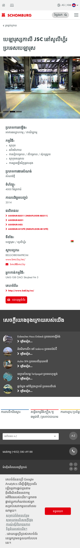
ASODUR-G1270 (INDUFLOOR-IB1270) (28, 229)
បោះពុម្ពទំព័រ (18, 299)
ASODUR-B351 (15, 220)
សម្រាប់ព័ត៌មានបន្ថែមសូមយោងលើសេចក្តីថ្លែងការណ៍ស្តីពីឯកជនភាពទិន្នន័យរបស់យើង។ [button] (19, 522)
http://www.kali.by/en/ (21, 291)
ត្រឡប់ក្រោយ (11, 26)
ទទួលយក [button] (58, 511)
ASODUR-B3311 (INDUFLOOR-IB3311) (28, 216)
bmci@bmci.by (17, 264)
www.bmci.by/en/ (15, 259)
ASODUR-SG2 (15, 225)
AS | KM (66, 5)
